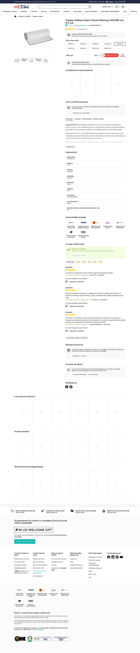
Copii (125, 11)
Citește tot (70, 146)
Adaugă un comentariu (76, 281)
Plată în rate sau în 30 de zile (118, 511)
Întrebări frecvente (76, 565)
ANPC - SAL (92, 574)
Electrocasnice (91, 11)
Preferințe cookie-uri (95, 568)
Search (89, 6)
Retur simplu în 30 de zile (25, 511)
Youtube (121, 557)
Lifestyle (133, 11)
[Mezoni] (15, 16)
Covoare (34, 11)
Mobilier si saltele (10, 11)
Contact (111, 1)
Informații (69, 119)
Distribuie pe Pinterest (70, 386)
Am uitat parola (38, 576)
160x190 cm (83, 48)
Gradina (24, 11)
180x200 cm (107, 48)
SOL (90, 577)
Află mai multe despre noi (75, 554)
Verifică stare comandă (96, 1)
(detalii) (103, 351)
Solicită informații (79, 374)
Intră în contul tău (38, 562)
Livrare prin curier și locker (85, 511)
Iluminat (66, 11)
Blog (71, 562)
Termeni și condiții (94, 560)
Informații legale (95, 553)
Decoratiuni (54, 11)
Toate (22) (70, 262)
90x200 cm (83, 43)
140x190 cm (120, 43)
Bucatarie (77, 11)
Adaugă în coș (111, 55)
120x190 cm (95, 43)
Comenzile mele (19, 562)
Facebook (108, 557)
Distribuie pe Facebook (66, 386)
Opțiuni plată (87, 119)
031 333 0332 (121, 1)
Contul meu (106, 7)
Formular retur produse (58, 559)
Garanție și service (57, 562)
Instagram (112, 557)
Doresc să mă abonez (25, 541)
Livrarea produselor (20, 565)
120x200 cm (107, 43)
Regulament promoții (95, 557)
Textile (43, 11)
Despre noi (73, 559)
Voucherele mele (38, 568)
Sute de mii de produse (55, 511)
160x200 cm (95, 48)
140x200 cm (71, 48)
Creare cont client (38, 559)
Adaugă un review (80, 255)
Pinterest (117, 557)
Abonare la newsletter (81, 113)
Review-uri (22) (98, 119)
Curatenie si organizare (110, 11)
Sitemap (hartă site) (76, 568)
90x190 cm (71, 43)
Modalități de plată (20, 568)
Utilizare (77, 119)
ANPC (90, 571)
